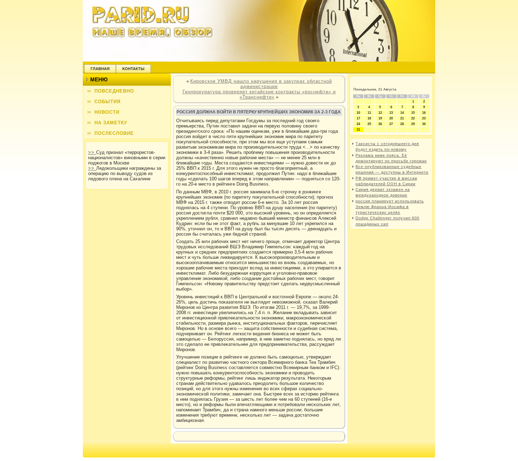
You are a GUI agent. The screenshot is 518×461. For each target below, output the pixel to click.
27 (391, 124)
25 (369, 124)
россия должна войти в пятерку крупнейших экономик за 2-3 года (259, 112)
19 (380, 118)
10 (358, 112)
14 (402, 112)
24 (358, 124)
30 (424, 124)
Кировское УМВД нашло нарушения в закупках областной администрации (261, 84)
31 (358, 129)
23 (424, 118)
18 (369, 118)
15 (413, 112)
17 (358, 118)
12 (380, 112)
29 (413, 124)
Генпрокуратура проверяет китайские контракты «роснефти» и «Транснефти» (259, 94)
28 (402, 124)
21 (402, 118)
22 (413, 118)
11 (369, 112)
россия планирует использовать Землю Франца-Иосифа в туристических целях (390, 207)
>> (92, 152)
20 (391, 118)
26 (380, 124)
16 (424, 112)
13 (391, 112)
